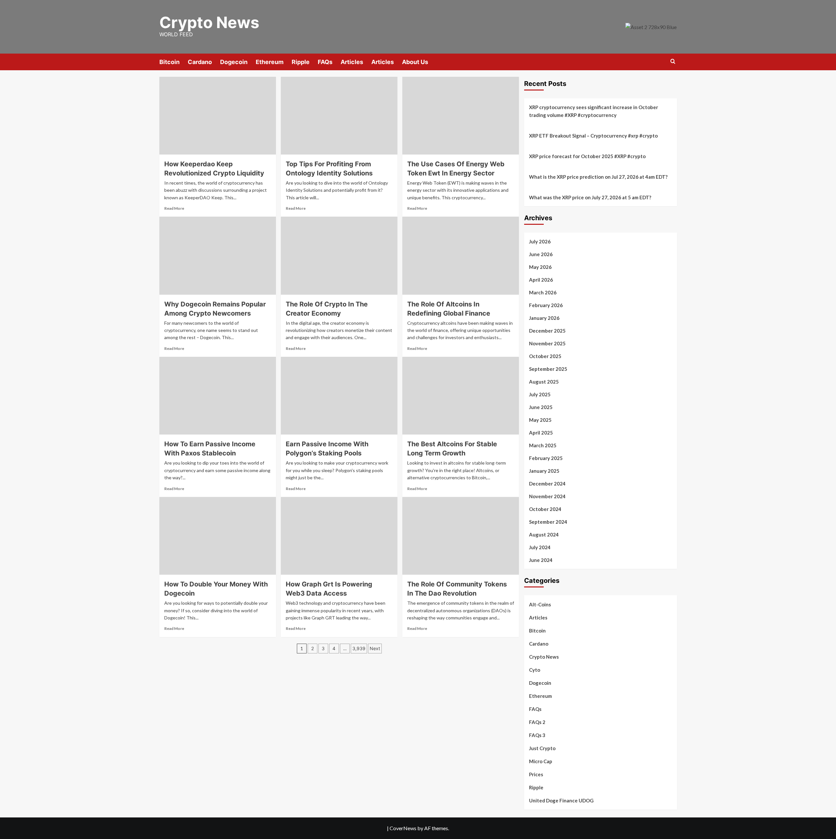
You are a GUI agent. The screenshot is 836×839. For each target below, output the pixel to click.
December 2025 (547, 331)
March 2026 (542, 292)
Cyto (534, 670)
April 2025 (541, 433)
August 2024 (544, 534)
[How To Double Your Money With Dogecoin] (217, 536)
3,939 (358, 648)
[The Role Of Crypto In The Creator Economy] (339, 255)
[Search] (673, 61)
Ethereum (269, 61)
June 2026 (541, 254)
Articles (352, 61)
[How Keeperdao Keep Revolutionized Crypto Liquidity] (217, 116)
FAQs (325, 61)
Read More (174, 208)
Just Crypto (542, 748)
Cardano (200, 61)
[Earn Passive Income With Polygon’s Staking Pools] (339, 396)
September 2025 (548, 369)
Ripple (301, 61)
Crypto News (209, 22)
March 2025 (542, 445)
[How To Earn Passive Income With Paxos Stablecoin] (217, 396)
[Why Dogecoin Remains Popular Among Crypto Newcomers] (217, 255)
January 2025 (544, 471)
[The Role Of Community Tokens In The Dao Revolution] (460, 536)
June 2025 (541, 407)
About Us (415, 61)
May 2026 (540, 267)
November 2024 (547, 496)
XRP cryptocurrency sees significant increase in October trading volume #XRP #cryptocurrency (593, 111)
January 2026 (544, 318)
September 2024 (548, 522)
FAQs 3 (537, 735)
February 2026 (546, 305)
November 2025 (547, 343)
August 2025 (544, 382)
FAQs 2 (537, 722)
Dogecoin (234, 61)
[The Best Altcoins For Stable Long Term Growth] (460, 396)
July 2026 (540, 241)
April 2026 (541, 280)
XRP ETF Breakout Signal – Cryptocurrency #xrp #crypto (593, 136)
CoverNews (403, 828)
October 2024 (545, 509)
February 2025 (546, 458)
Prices (536, 774)
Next (375, 648)
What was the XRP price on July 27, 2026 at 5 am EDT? (590, 197)
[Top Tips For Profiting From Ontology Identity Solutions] (339, 116)
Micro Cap (540, 761)
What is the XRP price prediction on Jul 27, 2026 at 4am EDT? (598, 177)
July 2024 (540, 547)
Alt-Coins (540, 604)
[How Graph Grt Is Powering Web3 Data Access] (339, 536)
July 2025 (540, 394)
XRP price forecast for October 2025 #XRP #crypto (587, 156)
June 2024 (541, 560)
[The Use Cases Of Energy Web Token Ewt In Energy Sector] (460, 116)
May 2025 (540, 420)
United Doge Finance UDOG (561, 800)
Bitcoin (169, 61)
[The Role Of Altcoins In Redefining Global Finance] (460, 255)
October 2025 (545, 356)
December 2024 (547, 483)
